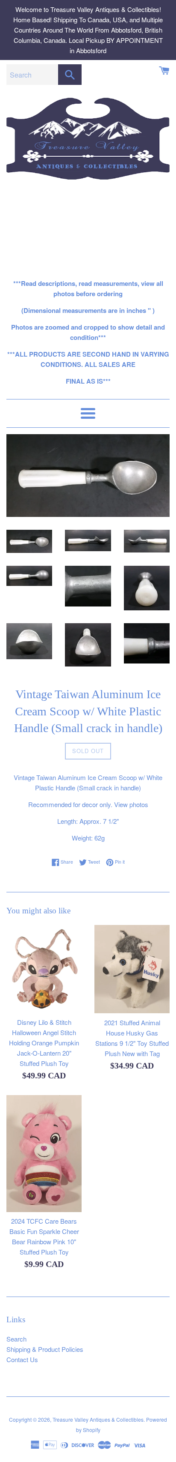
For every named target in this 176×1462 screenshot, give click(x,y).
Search (16, 1338)
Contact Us (22, 1359)
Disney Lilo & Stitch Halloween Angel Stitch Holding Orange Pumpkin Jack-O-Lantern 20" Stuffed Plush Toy (44, 1043)
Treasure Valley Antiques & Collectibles (98, 1419)
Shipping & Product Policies (44, 1349)
